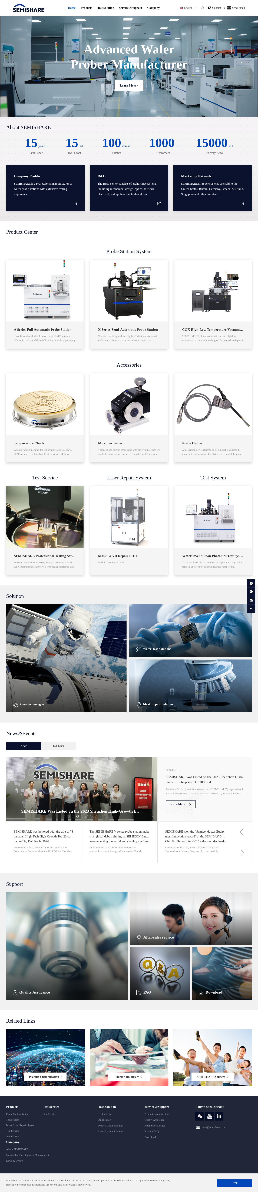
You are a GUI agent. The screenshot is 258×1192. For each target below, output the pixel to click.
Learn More (177, 804)
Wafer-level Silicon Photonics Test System (213, 556)
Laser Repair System (129, 477)
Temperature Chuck (29, 443)
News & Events (14, 1160)
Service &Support (130, 7)
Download (150, 1137)
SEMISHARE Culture (211, 1076)
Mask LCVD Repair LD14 (117, 556)
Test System (213, 477)
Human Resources (127, 1076)
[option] (129, 789)
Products (86, 7)
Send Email (238, 7)
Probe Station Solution (110, 1125)
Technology (104, 1114)
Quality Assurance (154, 1119)
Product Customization (44, 1076)
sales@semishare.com (213, 1127)
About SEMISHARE (17, 1149)
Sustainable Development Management (27, 1155)
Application (104, 1119)
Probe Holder (192, 443)
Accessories (129, 365)
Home (72, 7)
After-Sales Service (154, 1125)
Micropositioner (110, 443)
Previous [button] (242, 832)
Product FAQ (151, 1131)
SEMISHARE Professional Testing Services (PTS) (51, 556)
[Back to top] (251, 608)
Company (153, 7)
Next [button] (242, 852)
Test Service (45, 477)
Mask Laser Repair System (20, 1125)
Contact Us (218, 7)
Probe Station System (129, 251)
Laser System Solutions (111, 1131)
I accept (234, 1182)
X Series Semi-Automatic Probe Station (128, 329)
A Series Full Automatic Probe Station (42, 329)
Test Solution (105, 7)
